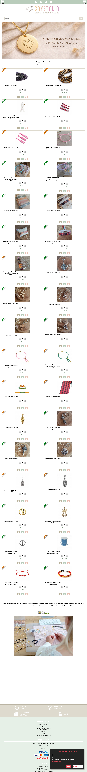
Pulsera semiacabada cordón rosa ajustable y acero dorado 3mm (10, 366)
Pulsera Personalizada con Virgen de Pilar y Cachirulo (53, 242)
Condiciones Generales (43, 735)
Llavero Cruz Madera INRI (11, 335)
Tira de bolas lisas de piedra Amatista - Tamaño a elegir (11, 86)
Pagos (43, 726)
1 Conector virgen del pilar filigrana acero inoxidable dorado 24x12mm (53, 521)
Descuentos (43, 732)
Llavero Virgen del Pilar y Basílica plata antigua (53, 459)
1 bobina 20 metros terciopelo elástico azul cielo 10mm (53, 552)
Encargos (43, 730)
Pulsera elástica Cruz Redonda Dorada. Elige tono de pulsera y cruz (11, 179)
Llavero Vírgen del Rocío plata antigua (53, 273)
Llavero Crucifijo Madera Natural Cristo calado (10, 304)
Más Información (57, 761)
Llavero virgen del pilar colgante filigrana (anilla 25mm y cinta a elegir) (10, 273)
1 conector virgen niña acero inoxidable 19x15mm (10, 552)
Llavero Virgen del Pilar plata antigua (11, 459)
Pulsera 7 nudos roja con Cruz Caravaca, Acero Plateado (11, 583)
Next (82, 40)
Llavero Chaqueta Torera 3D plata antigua (53, 335)
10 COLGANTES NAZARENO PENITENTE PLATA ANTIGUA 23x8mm (10, 490)
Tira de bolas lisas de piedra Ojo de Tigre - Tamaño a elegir (53, 86)
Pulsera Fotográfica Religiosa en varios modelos (53, 211)
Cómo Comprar (43, 724)
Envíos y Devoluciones (43, 728)
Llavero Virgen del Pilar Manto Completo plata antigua (53, 428)
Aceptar (69, 766)
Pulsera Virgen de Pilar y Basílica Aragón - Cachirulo (10, 242)
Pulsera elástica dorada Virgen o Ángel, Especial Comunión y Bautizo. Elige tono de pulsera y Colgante (53, 180)
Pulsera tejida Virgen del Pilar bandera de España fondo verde (11, 397)
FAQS (43, 733)
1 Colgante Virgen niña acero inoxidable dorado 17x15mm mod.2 (11, 521)
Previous (4, 40)
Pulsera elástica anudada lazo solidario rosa (11, 148)
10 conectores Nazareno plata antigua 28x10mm (53, 490)
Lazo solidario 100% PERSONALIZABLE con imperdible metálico (11, 117)
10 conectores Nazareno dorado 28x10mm (10, 428)
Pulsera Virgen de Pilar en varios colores (10, 211)
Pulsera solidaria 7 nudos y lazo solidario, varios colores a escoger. (53, 148)
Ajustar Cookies (77, 766)
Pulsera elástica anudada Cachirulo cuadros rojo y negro (53, 117)
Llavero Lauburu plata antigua (53, 304)
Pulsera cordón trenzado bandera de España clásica (53, 583)
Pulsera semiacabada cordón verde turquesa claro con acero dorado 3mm (53, 366)
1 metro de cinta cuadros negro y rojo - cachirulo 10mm (52, 397)
